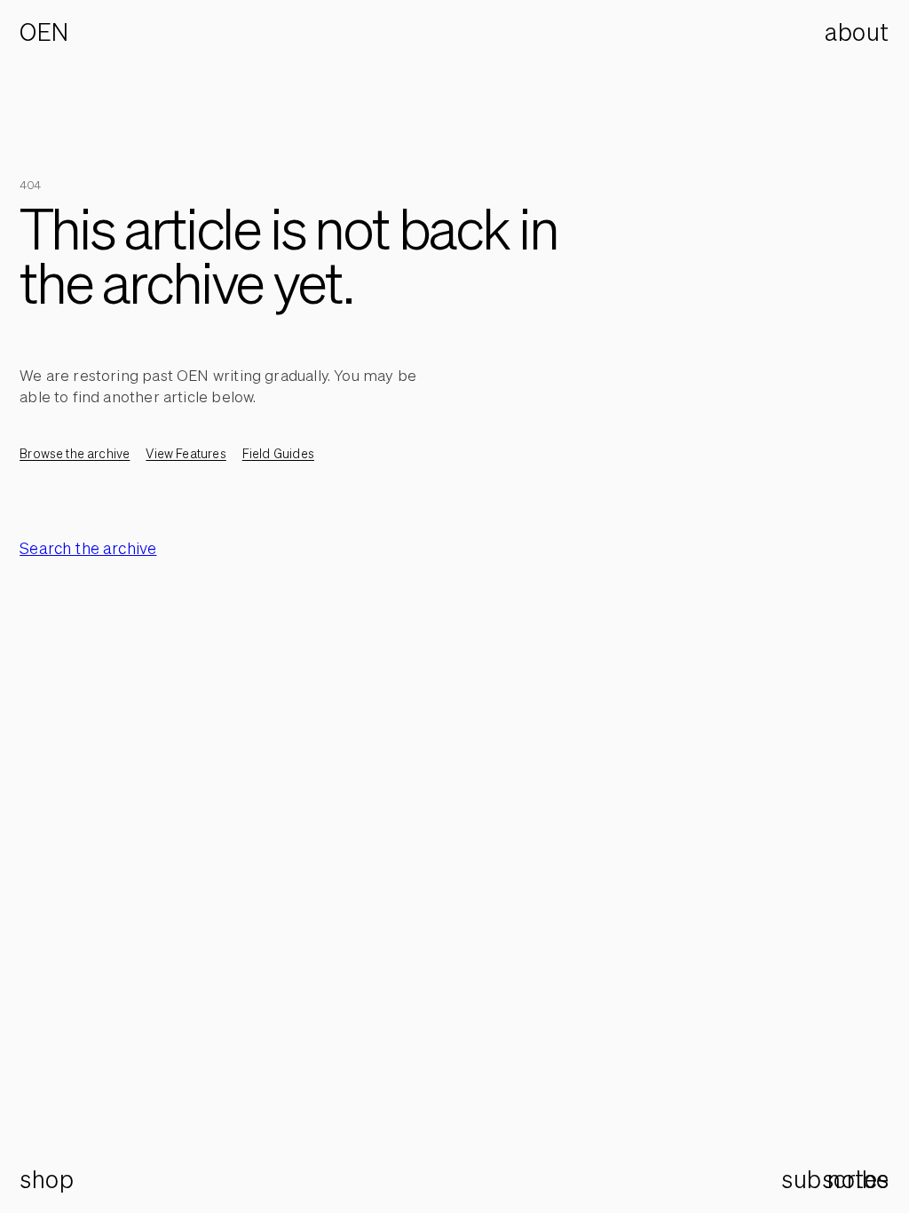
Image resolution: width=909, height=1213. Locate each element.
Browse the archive (75, 454)
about (857, 32)
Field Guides (278, 454)
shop (47, 1179)
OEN (44, 32)
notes (858, 1180)
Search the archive (88, 548)
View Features (185, 454)
